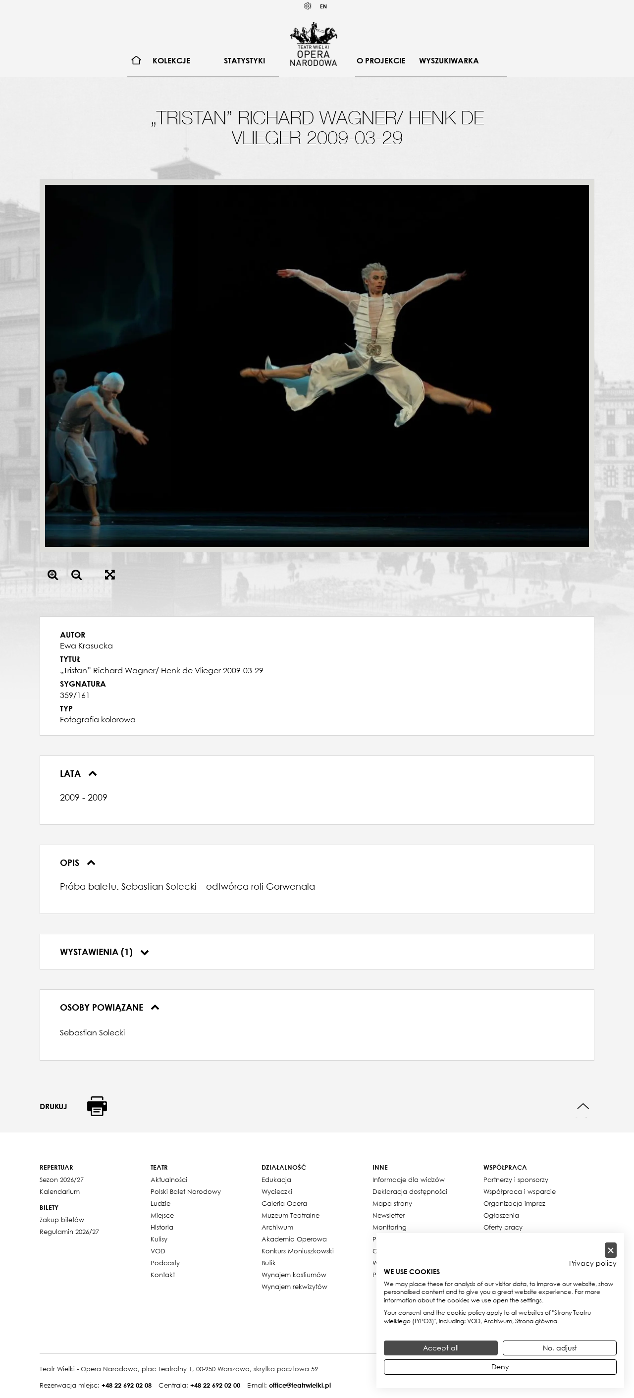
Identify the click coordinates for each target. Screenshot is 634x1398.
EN (323, 6)
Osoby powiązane (103, 1007)
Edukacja (276, 1179)
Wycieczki (277, 1191)
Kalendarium (60, 1191)
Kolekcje (171, 60)
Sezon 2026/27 (62, 1179)
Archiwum (277, 1227)
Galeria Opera (284, 1203)
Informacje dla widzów (408, 1179)
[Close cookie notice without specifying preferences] (611, 1250)
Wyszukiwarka (449, 60)
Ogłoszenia (501, 1215)
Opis (71, 862)
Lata (71, 773)
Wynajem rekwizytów (294, 1286)
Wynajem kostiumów (294, 1275)
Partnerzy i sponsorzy (515, 1179)
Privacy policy (593, 1263)
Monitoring (389, 1227)
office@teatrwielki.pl (300, 1385)
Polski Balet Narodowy (186, 1191)
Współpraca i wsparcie (519, 1191)
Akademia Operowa (294, 1239)
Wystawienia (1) (97, 951)
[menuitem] (136, 61)
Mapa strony (392, 1203)
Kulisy (159, 1239)
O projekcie (381, 60)
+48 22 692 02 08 (127, 1385)
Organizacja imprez (514, 1203)
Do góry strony (583, 1106)
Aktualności (169, 1179)
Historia (162, 1227)
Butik (269, 1263)
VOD (158, 1251)
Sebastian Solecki (92, 1032)
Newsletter (388, 1215)
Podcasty (165, 1263)
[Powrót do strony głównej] (313, 43)
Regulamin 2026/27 (69, 1232)
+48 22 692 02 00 (215, 1385)
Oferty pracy (503, 1227)
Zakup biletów (62, 1220)
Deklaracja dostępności (409, 1191)
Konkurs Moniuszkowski (298, 1251)
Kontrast (308, 6)
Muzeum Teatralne (290, 1215)
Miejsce (162, 1215)
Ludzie (160, 1203)
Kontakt (163, 1275)
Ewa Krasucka (86, 645)
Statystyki (244, 60)
